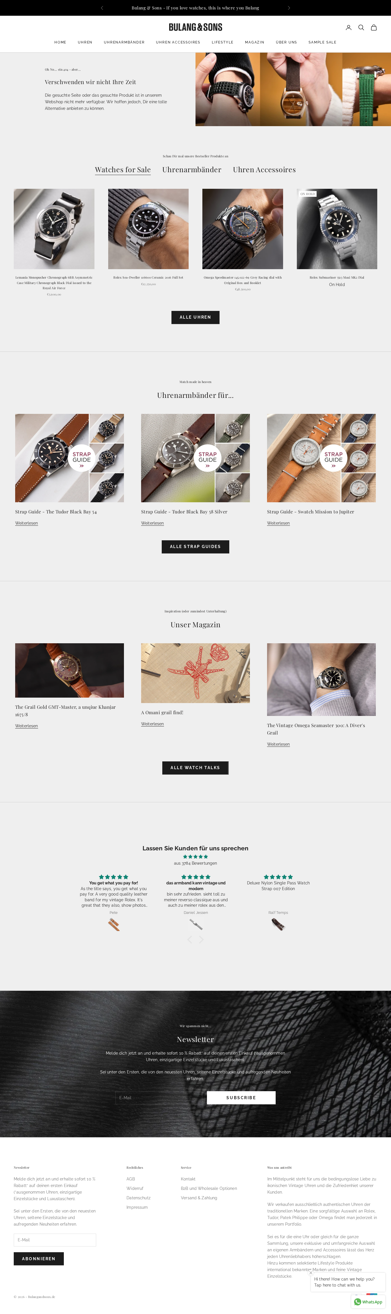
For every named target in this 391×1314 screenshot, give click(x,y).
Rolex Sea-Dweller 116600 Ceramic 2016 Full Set (148, 277)
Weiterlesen (26, 523)
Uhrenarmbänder (124, 42)
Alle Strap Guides (195, 546)
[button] (191, 939)
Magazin (254, 42)
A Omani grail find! (162, 712)
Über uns (286, 42)
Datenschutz (139, 1198)
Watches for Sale (123, 169)
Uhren (85, 42)
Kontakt (188, 1179)
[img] (195, 856)
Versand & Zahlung (199, 1198)
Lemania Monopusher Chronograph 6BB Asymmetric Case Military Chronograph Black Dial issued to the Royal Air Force (54, 282)
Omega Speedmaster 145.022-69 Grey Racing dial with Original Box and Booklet (243, 280)
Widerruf (135, 1188)
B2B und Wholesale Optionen (209, 1188)
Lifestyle (223, 42)
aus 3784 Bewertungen (195, 863)
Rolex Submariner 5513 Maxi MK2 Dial (337, 277)
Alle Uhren (195, 317)
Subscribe (241, 1097)
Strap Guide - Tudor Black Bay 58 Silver (184, 512)
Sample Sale (323, 42)
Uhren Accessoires (178, 42)
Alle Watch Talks (195, 767)
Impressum (137, 1207)
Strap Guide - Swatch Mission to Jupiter (310, 512)
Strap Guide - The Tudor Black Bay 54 (56, 512)
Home (60, 42)
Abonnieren (39, 1259)
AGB (131, 1179)
